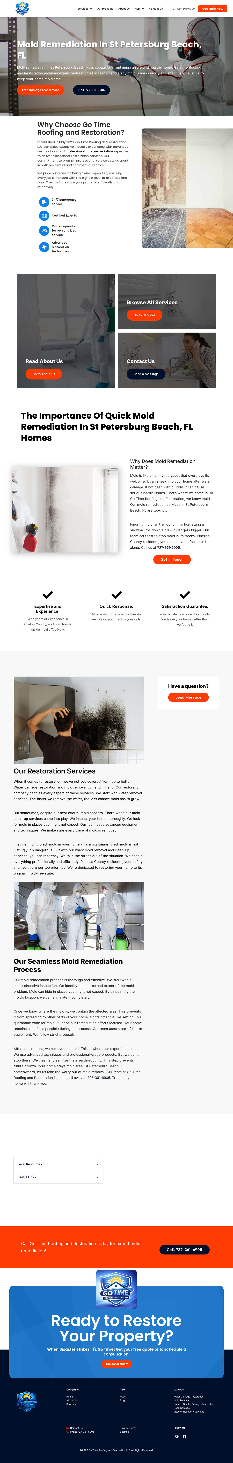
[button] (58, 1163)
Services (82, 8)
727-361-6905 (168, 548)
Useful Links (26, 1177)
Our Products (105, 8)
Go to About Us (43, 374)
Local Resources (29, 1164)
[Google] (176, 1436)
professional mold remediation (89, 151)
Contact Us (156, 8)
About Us (124, 8)
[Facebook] (184, 1436)
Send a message (146, 374)
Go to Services (145, 315)
